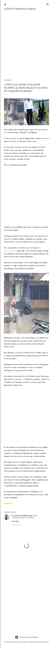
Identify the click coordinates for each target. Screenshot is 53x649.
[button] (8, 503)
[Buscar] (47, 3)
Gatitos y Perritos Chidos (19, 8)
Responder (16, 525)
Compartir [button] (8, 80)
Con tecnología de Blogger (28, 637)
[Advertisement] (26, 46)
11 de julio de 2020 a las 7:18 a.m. (23, 518)
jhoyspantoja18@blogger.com (24, 516)
